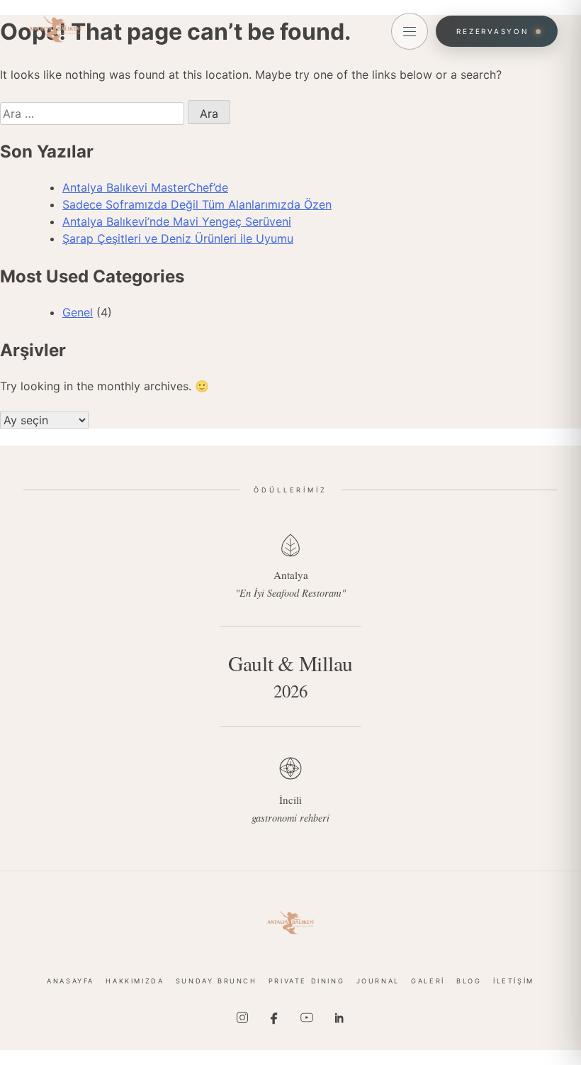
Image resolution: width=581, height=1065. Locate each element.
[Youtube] (307, 1017)
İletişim (513, 981)
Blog (468, 981)
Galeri (428, 981)
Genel (77, 312)
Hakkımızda (135, 981)
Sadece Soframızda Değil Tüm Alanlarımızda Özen (197, 204)
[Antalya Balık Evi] (290, 922)
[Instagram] (242, 1017)
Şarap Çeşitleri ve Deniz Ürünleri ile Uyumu (177, 238)
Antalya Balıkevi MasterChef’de (145, 187)
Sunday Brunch (216, 981)
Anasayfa (70, 981)
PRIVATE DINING (306, 981)
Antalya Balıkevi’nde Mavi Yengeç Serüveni (176, 221)
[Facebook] (274, 1017)
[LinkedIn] (339, 1017)
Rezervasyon (492, 31)
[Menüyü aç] (409, 31)
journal (378, 981)
